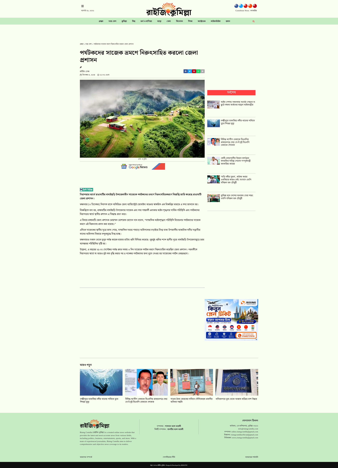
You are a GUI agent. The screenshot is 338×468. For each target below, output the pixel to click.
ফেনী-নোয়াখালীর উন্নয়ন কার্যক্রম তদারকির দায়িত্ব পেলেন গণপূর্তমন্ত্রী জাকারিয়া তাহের (236, 161)
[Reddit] (250, 6)
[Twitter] (241, 6)
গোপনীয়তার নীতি (169, 457)
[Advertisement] (169, 32)
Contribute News (242, 10)
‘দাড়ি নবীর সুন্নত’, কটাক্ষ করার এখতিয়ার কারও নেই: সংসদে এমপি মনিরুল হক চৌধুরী (236, 179)
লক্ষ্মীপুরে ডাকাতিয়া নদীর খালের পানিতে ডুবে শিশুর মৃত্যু (238, 122)
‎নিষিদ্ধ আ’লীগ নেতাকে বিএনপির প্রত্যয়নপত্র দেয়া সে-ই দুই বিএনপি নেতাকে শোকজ (235, 142)
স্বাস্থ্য (159, 21)
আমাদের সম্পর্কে (86, 457)
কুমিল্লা (124, 21)
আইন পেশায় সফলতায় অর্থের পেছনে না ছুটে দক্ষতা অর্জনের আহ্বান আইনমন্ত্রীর (238, 103)
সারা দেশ (112, 21)
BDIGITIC (184, 465)
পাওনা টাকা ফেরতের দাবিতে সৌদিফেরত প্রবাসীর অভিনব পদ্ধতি (191, 400)
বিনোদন (179, 21)
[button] (186, 71)
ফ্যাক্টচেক (202, 21)
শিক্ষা (190, 21)
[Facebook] (236, 6)
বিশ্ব (133, 21)
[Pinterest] (255, 6)
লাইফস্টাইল (215, 21)
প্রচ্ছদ (101, 21)
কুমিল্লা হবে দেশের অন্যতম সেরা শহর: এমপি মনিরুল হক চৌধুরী (237, 197)
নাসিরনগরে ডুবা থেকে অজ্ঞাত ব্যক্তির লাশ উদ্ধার (236, 399)
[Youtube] (246, 6)
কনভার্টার (253, 10)
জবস (228, 21)
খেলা (169, 21)
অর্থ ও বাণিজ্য (146, 21)
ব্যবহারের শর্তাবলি (251, 457)
